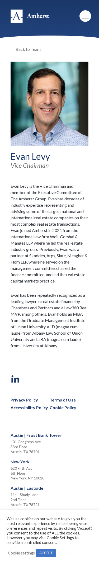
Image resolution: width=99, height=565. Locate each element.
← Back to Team (26, 49)
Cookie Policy (63, 407)
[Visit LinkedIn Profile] (15, 379)
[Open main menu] (85, 16)
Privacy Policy (24, 400)
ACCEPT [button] (46, 553)
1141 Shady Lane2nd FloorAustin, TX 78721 (25, 499)
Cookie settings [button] (21, 553)
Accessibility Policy (29, 407)
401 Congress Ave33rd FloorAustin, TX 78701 (26, 446)
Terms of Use (63, 400)
